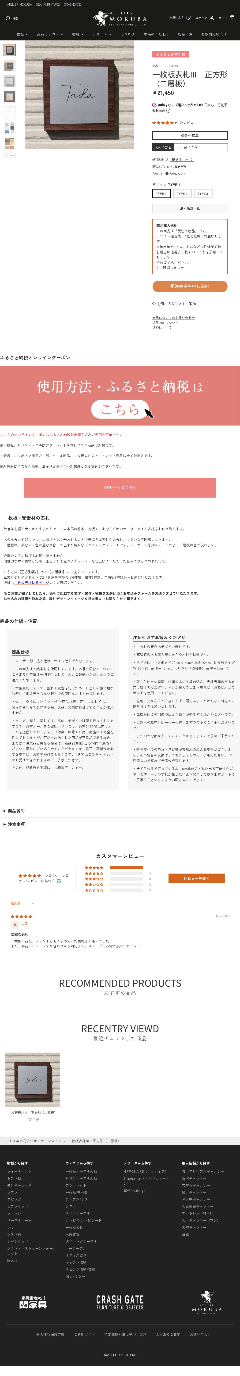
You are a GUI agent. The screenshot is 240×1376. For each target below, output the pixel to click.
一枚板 (18, 34)
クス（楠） (16, 1234)
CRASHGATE (72, 4)
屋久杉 (12, 1260)
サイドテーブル (77, 1213)
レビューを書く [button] (197, 878)
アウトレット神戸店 (198, 1213)
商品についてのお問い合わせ (173, 317)
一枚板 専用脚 (76, 1192)
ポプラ (12, 1192)
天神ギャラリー (194, 1227)
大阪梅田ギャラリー (198, 1206)
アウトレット (75, 1185)
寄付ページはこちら (120, 487)
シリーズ (100, 34)
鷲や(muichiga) (135, 1190)
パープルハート (19, 1220)
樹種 (76, 34)
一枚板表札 (74, 1227)
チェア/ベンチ (76, 1199)
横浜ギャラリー (194, 1192)
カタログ (127, 34)
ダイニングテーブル (81, 1241)
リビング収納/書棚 (80, 1269)
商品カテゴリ (48, 34)
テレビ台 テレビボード (83, 1220)
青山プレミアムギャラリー (203, 1171)
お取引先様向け (214, 34)
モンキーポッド (19, 1185)
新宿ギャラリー (194, 1178)
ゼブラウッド (17, 1206)
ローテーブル (75, 1248)
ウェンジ (14, 1213)
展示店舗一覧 (190, 208)
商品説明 (16, 810)
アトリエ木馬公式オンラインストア (33, 1140)
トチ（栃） (16, 1178)
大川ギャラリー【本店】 (201, 1220)
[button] (163, 122)
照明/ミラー (75, 1276)
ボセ (10, 1227)
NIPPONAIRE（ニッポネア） (146, 1171)
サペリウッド (17, 1241)
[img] (21, 916)
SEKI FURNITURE (48, 4)
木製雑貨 (72, 1234)
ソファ (70, 1206)
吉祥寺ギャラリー (196, 1185)
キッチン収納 (75, 1262)
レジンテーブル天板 (81, 1178)
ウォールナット (19, 1171)
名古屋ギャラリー (196, 1199)
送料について (184, 159)
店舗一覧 (185, 34)
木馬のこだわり (156, 34)
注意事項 (16, 824)
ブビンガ (14, 1199)
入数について (177, 174)
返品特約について (165, 322)
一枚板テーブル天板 (81, 1171)
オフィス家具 (75, 1255)
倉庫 (185, 1234)
